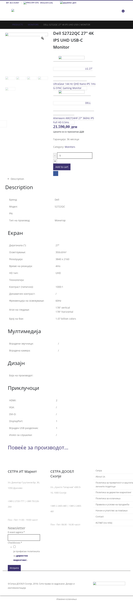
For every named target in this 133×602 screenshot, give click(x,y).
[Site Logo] (20, 13)
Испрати (14, 568)
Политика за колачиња (108, 498)
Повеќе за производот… (38, 447)
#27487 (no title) (104, 522)
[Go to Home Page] (6, 25)
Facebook (55, 173)
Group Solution (34, 587)
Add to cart (61, 167)
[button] (8, 13)
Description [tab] (17, 178)
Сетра (99, 470)
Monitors (70, 146)
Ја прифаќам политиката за (26, 556)
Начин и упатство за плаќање (111, 510)
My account (12, 2)
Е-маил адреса (16, 532)
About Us (100, 476)
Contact (100, 516)
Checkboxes (15, 542)
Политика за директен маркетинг (113, 492)
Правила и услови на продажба (112, 504)
